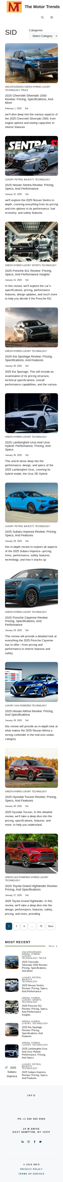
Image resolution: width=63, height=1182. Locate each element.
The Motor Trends (42, 6)
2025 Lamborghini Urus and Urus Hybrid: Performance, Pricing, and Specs (28, 446)
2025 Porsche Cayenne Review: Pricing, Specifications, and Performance (26, 621)
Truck (24, 90)
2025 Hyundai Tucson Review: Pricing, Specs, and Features (31, 798)
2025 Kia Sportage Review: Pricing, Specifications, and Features (29, 358)
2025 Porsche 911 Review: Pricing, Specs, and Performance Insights (28, 272)
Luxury (46, 87)
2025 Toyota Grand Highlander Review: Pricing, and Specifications (31, 887)
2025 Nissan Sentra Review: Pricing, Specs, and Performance (29, 186)
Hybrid (37, 87)
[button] (42, 17)
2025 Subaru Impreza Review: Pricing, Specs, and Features (31, 533)
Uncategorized (14, 87)
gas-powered (22, 705)
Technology (12, 90)
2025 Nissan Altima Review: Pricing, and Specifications (29, 712)
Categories (36, 30)
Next (50, 926)
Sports (36, 265)
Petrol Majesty (24, 179)
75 (41, 926)
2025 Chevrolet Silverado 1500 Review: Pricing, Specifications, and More (29, 99)
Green (28, 87)
